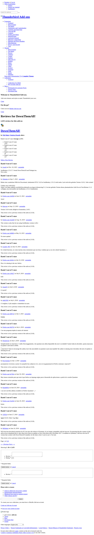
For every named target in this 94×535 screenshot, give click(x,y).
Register (6, 2)
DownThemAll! (10, 130)
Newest (10, 53)
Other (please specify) (10, 496)
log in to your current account (10, 508)
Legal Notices (43, 528)
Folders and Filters (13, 34)
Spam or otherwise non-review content (15, 491)
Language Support (13, 38)
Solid (9, 71)
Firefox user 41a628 (8, 220)
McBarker (5, 428)
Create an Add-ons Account (9, 505)
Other (9, 66)
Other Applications (9, 4)
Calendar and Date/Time (15, 29)
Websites (10, 74)
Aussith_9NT (6, 247)
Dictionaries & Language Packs (17, 88)
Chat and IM (11, 31)
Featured (10, 23)
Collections (7, 78)
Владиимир (6, 361)
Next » (11, 444)
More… (6, 86)
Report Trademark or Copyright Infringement (24, 528)
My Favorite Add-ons (14, 84)
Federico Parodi (15, 135)
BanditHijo (6, 387)
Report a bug (78, 528)
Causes (10, 56)
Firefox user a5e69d (8, 196)
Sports (10, 73)
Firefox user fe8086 (8, 233)
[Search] (19, 12)
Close (2, 101)
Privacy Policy (5, 528)
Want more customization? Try (19, 76)
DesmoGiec (6, 340)
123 (8, 441)
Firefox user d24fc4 (8, 260)
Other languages (5, 524)
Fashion (10, 58)
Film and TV (12, 59)
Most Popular (12, 24)
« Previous (6, 444)
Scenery (10, 68)
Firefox (10, 5)
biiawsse (5, 206)
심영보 (5, 414)
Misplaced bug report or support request (15, 494)
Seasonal (10, 69)
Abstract (10, 54)
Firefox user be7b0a (8, 374)
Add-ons (24, 16)
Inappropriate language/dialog (13, 492)
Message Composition (14, 39)
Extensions (7, 21)
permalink (21, 167)
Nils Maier (6, 135)
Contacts (10, 33)
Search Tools (12, 89)
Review (8, 456)
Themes (6, 48)
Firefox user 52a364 (8, 401)
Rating (8, 458)
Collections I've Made (14, 83)
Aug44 (4, 167)
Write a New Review (7, 160)
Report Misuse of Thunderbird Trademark (61, 528)
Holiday (10, 61)
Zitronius (5, 179)
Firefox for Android (13, 7)
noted (16, 531)
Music (10, 63)
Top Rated (11, 26)
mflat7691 (5, 300)
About (6, 516)
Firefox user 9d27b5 (8, 327)
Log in (13, 2)
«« (1, 444)
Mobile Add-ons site (15, 108)
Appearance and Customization (17, 28)
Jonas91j (5, 287)
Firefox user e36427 (8, 273)
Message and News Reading (16, 41)
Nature (10, 64)
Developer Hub (12, 91)
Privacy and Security (14, 44)
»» (14, 444)
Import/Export (12, 36)
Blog (5, 518)
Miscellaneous (12, 43)
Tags (9, 46)
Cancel (14, 467)
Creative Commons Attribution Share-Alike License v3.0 (17, 532)
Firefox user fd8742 (8, 314)
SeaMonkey (11, 9)
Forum (6, 521)
